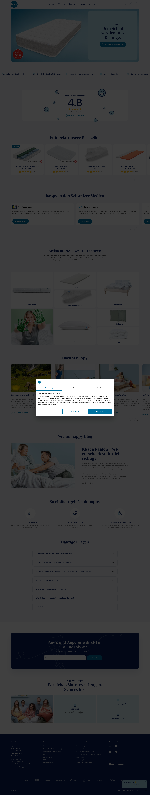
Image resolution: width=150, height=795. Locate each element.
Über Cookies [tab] (101, 388)
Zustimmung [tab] (49, 388)
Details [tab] (75, 388)
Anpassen (74, 411)
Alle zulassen (100, 411)
